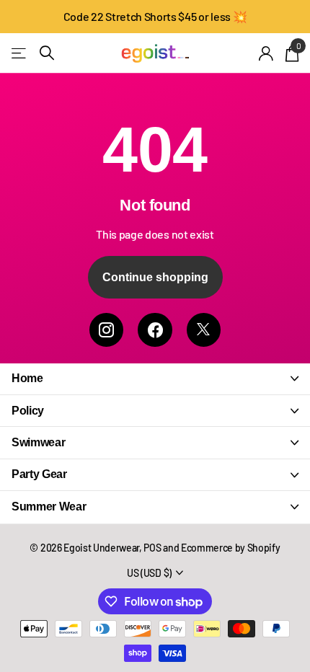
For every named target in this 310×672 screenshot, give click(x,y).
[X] (204, 330)
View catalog (20, 53)
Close (155, 378)
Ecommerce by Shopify (230, 547)
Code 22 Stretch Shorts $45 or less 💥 (155, 16)
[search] (47, 53)
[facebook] (155, 330)
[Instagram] (106, 330)
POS (152, 547)
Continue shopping (155, 277)
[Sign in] (266, 53)
